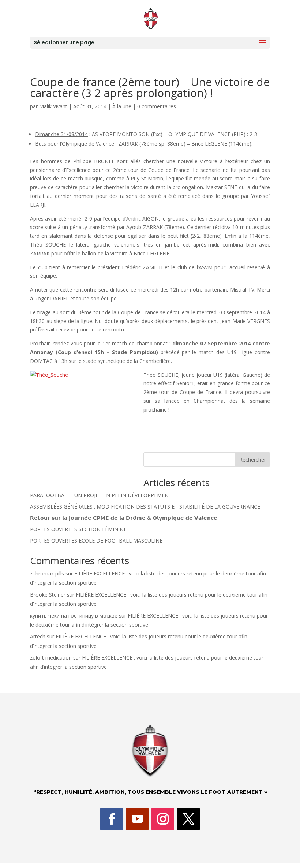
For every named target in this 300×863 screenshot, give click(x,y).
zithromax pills (47, 573)
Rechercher (252, 459)
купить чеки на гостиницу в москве (73, 615)
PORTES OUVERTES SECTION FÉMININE (78, 529)
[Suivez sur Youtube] (137, 819)
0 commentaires (156, 106)
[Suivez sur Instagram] (162, 819)
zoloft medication (51, 657)
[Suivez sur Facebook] (111, 819)
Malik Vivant (53, 106)
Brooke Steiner (47, 594)
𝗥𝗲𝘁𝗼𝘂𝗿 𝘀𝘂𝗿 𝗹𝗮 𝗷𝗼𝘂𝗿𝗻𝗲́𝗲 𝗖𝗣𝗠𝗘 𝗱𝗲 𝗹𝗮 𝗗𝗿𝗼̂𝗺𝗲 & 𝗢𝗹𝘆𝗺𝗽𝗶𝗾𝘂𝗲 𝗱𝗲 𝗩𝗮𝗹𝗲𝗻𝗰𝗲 (123, 517)
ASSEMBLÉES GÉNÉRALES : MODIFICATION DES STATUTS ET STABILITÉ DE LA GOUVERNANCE (145, 506)
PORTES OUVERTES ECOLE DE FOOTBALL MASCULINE (96, 540)
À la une (121, 106)
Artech (37, 636)
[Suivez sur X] (188, 819)
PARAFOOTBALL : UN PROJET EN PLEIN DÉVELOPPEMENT (101, 495)
